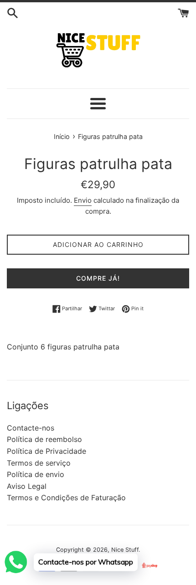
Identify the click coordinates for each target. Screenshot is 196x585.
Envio (83, 200)
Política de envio (35, 474)
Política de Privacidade (46, 451)
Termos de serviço (39, 462)
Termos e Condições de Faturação (66, 497)
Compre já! (98, 278)
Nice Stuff (125, 549)
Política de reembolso (44, 439)
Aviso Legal (26, 486)
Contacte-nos (30, 427)
